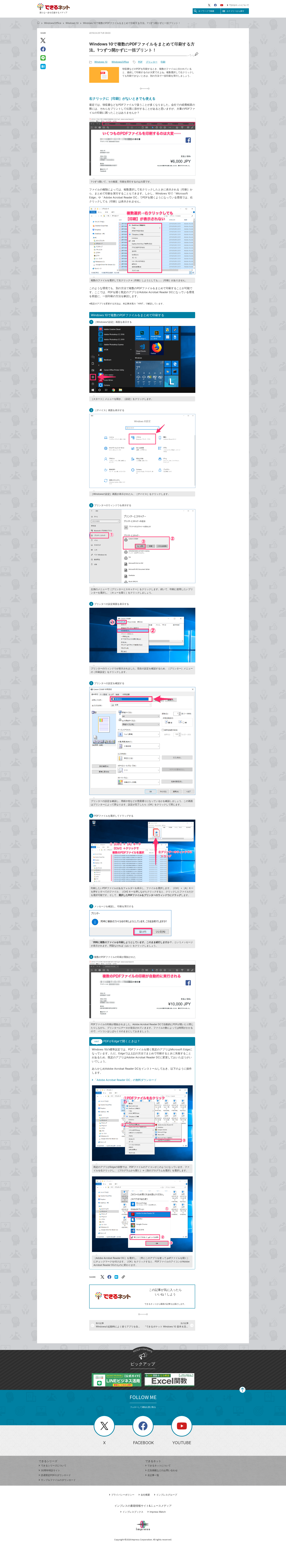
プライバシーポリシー (122, 1494)
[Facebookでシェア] (43, 49)
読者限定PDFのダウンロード (56, 1475)
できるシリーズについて (53, 1465)
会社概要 (145, 1494)
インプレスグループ (166, 1494)
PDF (140, 61)
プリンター (151, 61)
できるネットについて (239, 5)
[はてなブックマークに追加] (43, 66)
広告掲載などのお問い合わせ (162, 1470)
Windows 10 (72, 23)
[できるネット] (38, 23)
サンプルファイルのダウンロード (58, 1479)
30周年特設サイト (50, 1470)
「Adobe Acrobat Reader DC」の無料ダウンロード (125, 1080)
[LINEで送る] (43, 57)
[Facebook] (215, 5)
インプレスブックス (132, 1511)
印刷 (163, 61)
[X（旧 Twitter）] (209, 5)
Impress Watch (158, 1511)
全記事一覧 (153, 1475)
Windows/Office (52, 23)
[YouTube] (221, 5)
